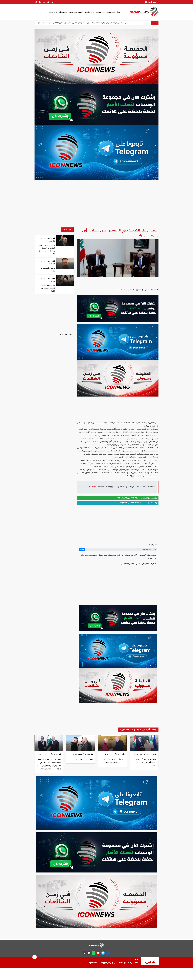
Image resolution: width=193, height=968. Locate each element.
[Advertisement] (117, 523)
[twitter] (52, 2)
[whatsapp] (44, 2)
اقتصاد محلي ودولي (75, 12)
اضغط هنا (93, 487)
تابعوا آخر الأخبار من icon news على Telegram (136, 503)
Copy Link (82, 549)
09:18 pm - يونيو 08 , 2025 (127, 290)
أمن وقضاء (100, 12)
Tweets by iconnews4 (66, 334)
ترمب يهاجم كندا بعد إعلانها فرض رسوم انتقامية (68, 23)
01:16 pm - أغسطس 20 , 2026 (113, 754)
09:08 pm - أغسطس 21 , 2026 (144, 754)
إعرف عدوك (53, 12)
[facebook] (57, 2)
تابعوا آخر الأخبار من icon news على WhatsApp (136, 498)
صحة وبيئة (63, 12)
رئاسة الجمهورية (150, 290)
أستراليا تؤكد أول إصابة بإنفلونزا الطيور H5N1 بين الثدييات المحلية (112, 23)
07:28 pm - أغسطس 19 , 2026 (81, 754)
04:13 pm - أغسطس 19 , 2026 (49, 754)
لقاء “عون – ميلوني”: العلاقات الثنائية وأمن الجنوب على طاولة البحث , (145, 762)
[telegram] (40, 2)
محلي (118, 12)
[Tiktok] (36, 2)
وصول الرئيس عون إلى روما (83, 759)
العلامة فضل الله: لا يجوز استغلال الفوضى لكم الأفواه (47, 288)
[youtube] (48, 2)
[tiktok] (84, 953)
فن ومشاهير (89, 12)
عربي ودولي (110, 12)
